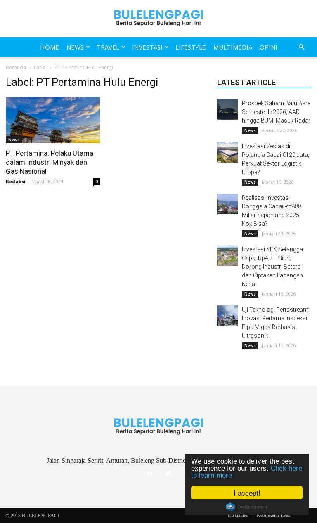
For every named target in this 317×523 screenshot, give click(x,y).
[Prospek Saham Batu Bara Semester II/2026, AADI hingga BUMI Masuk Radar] (227, 109)
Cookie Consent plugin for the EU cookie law (246, 506)
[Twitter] (168, 473)
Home (49, 47)
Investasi (147, 47)
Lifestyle (190, 47)
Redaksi (16, 181)
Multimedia (232, 47)
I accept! (247, 493)
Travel (108, 47)
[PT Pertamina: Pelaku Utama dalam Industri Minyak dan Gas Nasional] (53, 120)
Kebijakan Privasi (274, 515)
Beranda (16, 67)
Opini (268, 47)
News (75, 47)
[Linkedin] (149, 473)
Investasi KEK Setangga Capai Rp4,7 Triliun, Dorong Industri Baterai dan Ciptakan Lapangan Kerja (272, 266)
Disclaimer (238, 515)
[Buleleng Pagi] (158, 18)
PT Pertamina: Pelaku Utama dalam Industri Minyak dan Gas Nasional (49, 162)
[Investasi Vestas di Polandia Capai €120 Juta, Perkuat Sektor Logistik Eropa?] (227, 152)
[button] (301, 47)
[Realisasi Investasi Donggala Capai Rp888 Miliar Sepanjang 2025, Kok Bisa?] (227, 204)
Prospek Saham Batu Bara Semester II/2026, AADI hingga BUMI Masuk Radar (276, 112)
